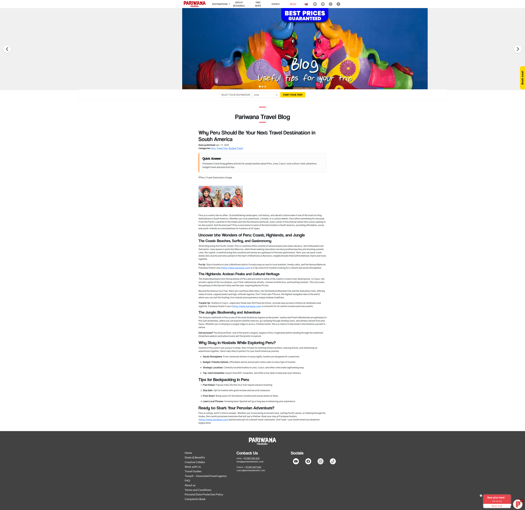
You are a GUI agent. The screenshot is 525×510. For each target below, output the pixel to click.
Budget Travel (236, 148)
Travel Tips (222, 148)
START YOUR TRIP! (293, 94)
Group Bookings (239, 4)
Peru (213, 148)
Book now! (522, 78)
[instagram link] (330, 4)
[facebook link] (323, 4)
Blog (293, 4)
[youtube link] (315, 4)
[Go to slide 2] (262, 86)
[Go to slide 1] (260, 87)
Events (276, 4)
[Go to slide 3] (265, 86)
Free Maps (258, 4)
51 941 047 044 (253, 467)
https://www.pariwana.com (235, 267)
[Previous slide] (7, 49)
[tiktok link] (338, 4)
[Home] (195, 4)
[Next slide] (518, 49)
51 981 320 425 (251, 458)
